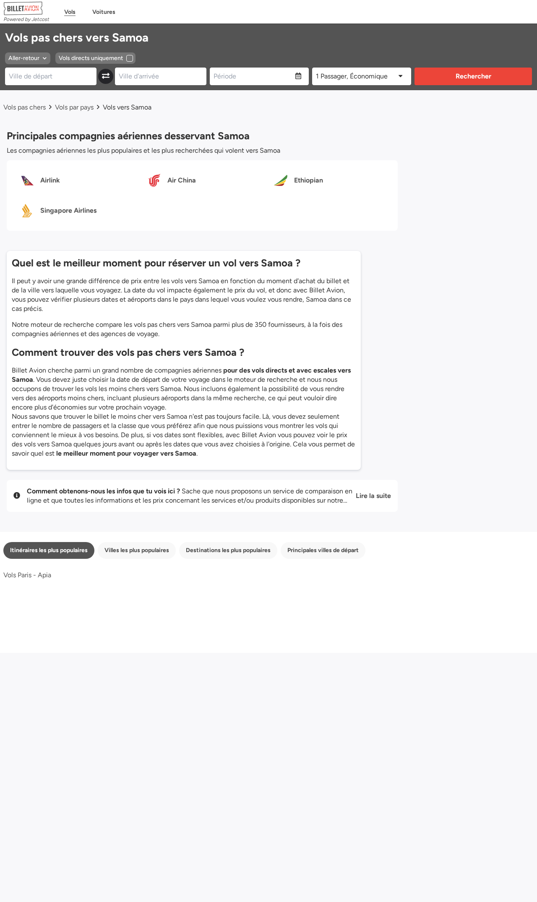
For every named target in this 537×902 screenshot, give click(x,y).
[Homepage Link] (26, 8)
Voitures (103, 12)
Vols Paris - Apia (27, 575)
